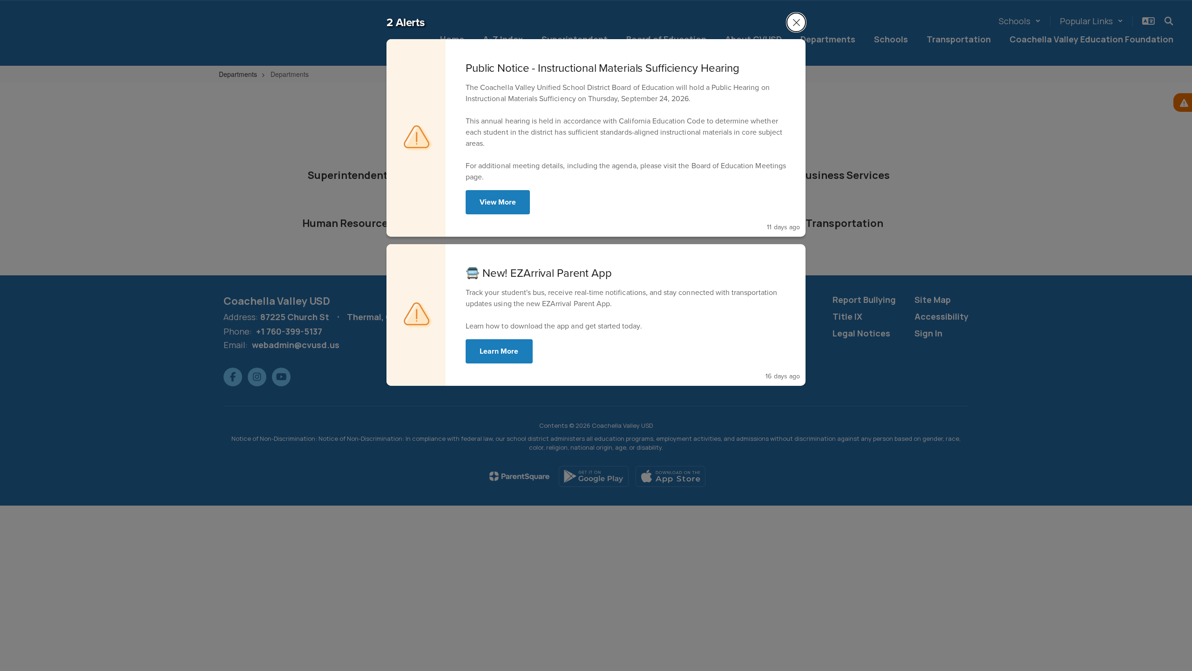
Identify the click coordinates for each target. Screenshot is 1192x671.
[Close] (796, 22)
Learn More (499, 351)
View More (498, 202)
